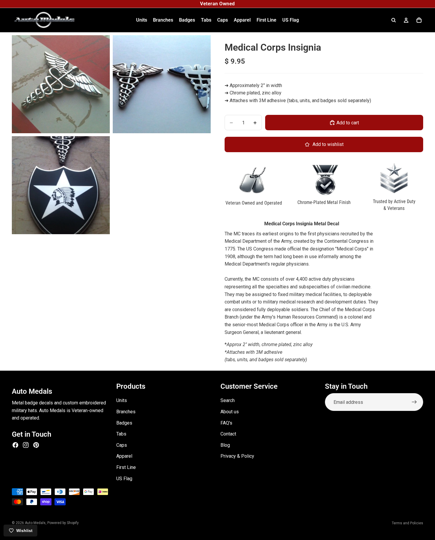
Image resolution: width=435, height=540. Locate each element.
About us (229, 411)
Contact (228, 434)
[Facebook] (15, 445)
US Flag (124, 478)
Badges (124, 422)
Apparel (124, 456)
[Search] (393, 20)
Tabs (121, 434)
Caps (121, 445)
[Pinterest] (36, 445)
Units (121, 400)
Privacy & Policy (237, 456)
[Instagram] (25, 445)
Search (227, 400)
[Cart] (419, 20)
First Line (126, 467)
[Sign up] (414, 402)
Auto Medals (35, 523)
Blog (225, 445)
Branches (126, 411)
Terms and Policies (407, 523)
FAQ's (226, 422)
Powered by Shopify (63, 523)
